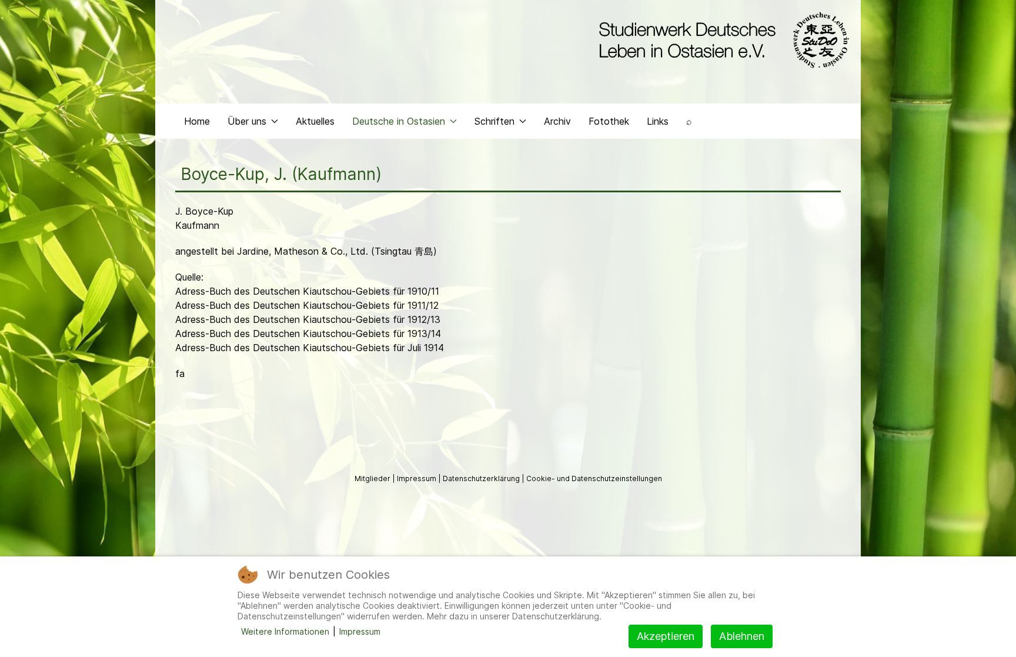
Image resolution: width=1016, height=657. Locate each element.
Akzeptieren (665, 636)
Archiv (557, 121)
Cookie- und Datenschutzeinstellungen (594, 478)
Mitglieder (373, 478)
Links (658, 121)
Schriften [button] (494, 121)
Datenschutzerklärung (482, 478)
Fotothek (609, 121)
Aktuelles (315, 121)
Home (197, 121)
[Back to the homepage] (721, 40)
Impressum (417, 478)
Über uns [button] (247, 121)
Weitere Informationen (285, 631)
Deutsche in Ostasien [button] (398, 121)
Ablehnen (741, 636)
